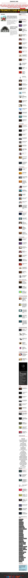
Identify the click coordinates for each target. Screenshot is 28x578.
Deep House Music (21, 541)
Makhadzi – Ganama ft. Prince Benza (24, 186)
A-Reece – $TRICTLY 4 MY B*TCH (24, 201)
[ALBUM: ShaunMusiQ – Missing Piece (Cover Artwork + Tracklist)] (20, 228)
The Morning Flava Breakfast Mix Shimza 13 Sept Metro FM (24, 475)
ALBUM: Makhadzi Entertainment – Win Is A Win (24, 64)
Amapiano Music (21, 534)
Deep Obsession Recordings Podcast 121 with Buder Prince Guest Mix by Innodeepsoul (24, 480)
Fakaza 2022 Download (23, 455)
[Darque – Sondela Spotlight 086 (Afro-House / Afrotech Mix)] (20, 414)
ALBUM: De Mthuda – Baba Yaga (24, 108)
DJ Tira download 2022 (23, 453)
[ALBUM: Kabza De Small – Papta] (20, 22)
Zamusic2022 (23, 439)
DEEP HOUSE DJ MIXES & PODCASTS (22, 468)
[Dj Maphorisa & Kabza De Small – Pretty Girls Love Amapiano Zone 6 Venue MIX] (20, 182)
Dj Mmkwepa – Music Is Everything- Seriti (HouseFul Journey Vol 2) (24, 354)
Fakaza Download (23, 454)
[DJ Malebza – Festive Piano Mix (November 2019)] (20, 330)
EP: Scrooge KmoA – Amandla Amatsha (24, 138)
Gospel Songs (21, 546)
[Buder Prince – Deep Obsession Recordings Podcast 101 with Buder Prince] (20, 500)
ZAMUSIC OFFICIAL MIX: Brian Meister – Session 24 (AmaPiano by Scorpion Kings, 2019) (24, 299)
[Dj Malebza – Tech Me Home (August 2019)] (20, 339)
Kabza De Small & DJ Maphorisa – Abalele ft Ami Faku (24, 177)
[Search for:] (23, 17)
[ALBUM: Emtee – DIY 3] (20, 81)
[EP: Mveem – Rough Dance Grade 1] (20, 142)
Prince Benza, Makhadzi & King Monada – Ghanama (24, 190)
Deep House (25, 538)
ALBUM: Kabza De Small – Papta (24, 21)
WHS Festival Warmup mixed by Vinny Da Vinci (24, 471)
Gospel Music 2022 (23, 460)
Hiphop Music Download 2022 (23, 457)
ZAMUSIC (16, 29)
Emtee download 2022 (23, 452)
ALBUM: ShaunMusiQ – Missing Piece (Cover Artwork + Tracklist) (24, 228)
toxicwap (20, 560)
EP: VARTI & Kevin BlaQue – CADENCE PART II (24, 149)
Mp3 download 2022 (23, 448)
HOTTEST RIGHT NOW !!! (22, 19)
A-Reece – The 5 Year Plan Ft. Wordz (24, 198)
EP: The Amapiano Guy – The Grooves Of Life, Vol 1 (24, 25)
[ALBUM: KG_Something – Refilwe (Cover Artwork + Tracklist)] (20, 223)
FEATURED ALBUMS (21, 237)
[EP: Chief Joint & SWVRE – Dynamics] (20, 146)
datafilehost (21, 538)
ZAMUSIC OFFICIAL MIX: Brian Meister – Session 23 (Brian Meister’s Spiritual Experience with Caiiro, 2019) (24, 305)
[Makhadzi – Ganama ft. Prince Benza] (20, 187)
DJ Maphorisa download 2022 (23, 456)
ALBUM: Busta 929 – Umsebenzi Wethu (24, 112)
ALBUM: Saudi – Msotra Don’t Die (24, 105)
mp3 (24, 557)
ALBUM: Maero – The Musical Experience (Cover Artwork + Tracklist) (24, 233)
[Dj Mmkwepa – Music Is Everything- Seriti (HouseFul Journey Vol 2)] (20, 355)
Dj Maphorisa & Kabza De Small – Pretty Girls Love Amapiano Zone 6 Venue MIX (24, 182)
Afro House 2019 (21, 522)
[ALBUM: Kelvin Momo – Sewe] (20, 93)
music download (23, 451)
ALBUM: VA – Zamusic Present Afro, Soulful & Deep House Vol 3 (24, 282)
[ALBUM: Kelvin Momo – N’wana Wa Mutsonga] (20, 35)
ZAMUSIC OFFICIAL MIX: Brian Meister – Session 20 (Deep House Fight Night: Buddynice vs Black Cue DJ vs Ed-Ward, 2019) (24, 322)
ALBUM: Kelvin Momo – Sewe (24, 92)
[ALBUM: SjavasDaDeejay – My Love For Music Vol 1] (20, 97)
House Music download (23, 462)
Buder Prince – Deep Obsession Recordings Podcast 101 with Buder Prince (24, 500)
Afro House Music (21, 526)
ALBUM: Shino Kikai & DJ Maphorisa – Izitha (24, 101)
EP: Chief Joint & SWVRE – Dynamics (24, 145)
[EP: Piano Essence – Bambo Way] (20, 135)
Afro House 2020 (21, 523)
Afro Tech (20, 527)
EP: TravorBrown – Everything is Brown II (24, 126)
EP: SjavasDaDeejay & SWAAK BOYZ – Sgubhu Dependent (24, 55)
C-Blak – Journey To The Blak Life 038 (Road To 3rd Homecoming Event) (24, 427)
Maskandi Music (21, 556)
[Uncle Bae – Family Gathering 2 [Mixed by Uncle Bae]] (20, 509)
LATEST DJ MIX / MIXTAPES (22, 411)
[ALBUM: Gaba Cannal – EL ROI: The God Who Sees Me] (20, 48)
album (23, 527)
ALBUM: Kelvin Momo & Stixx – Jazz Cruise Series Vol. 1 (24, 84)
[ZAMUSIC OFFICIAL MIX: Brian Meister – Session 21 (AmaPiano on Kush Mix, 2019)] (20, 316)
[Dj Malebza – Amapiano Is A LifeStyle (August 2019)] (20, 348)
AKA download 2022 (23, 447)
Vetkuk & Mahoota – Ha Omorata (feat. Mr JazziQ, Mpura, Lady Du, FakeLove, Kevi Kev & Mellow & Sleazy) (24, 207)
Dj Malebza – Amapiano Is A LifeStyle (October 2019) (24, 334)
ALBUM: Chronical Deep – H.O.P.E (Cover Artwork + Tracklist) (24, 214)
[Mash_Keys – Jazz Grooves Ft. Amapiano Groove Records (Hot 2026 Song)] (20, 30)
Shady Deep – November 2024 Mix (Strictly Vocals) (24, 423)
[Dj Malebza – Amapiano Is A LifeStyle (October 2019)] (20, 334)
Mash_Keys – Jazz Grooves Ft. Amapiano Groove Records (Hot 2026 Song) (24, 30)
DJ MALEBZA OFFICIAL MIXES (23, 327)
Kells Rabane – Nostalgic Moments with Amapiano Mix (24, 513)
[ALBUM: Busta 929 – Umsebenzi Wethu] (20, 113)
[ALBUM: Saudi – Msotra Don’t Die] (20, 106)
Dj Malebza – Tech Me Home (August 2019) (24, 339)
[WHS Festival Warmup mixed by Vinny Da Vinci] (20, 471)
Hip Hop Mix (20, 549)
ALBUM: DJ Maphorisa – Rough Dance (24, 68)
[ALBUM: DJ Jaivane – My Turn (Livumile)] (20, 117)
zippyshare (20, 561)
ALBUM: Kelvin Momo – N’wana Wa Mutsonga (24, 35)
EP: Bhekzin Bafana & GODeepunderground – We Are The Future (24, 157)
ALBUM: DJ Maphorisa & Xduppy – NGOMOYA (23, 72)
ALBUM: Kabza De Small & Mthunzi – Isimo (24, 120)
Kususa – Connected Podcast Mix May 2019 (24, 485)
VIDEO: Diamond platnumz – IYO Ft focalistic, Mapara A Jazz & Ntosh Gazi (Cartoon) (12, 17)
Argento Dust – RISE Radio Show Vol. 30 (24, 505)
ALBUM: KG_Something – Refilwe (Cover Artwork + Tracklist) (24, 223)
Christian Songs (21, 537)
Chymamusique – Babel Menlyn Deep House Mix (24, 432)
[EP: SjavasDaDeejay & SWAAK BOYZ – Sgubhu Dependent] (20, 56)
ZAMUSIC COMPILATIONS (22, 279)
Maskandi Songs (21, 557)
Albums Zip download (23, 466)
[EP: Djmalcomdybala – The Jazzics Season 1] (20, 131)
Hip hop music (24, 549)
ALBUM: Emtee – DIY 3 (24, 80)
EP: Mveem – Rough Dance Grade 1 (24, 141)
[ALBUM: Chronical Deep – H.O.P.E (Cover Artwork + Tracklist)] (20, 214)
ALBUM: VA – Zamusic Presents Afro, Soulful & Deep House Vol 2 (24, 287)
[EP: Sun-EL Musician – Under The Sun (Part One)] (20, 44)
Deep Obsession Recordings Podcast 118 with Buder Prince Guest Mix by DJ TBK (24, 490)
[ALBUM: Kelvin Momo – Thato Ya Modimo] (20, 60)
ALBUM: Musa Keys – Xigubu (24, 51)
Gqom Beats (25, 546)
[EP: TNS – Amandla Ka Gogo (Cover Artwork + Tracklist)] (20, 219)
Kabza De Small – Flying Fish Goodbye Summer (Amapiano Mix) (24, 418)
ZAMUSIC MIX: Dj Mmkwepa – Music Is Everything (24, 359)
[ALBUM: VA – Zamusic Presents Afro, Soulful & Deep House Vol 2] (20, 287)
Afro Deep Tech (21, 519)
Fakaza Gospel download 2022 (23, 459)
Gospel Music (20, 545)
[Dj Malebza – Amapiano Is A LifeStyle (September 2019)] (20, 343)
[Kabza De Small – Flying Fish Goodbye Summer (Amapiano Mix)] (20, 419)
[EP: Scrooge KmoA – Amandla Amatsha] (20, 401)
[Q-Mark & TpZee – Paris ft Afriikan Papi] (20, 173)
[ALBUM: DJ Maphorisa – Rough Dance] (20, 68)
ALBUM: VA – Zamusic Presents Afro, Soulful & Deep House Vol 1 (24, 292)
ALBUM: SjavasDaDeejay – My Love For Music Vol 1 (24, 97)
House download (23, 461)
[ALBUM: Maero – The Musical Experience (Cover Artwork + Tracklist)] (20, 233)
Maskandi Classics (21, 553)
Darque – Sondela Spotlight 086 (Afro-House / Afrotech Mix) (24, 414)
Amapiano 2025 (21, 531)
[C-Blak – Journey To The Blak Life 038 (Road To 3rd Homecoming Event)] (20, 428)
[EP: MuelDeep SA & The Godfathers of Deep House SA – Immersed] (20, 163)
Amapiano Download (23, 443)
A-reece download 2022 (23, 444)
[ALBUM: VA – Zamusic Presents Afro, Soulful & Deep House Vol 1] (20, 292)
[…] (10, 24)
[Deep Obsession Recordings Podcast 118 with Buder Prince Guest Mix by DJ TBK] (20, 490)
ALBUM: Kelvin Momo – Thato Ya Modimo (24, 60)
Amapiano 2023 (21, 530)
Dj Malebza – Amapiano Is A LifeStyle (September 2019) (24, 343)
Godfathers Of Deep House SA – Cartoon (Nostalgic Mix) (14, 27)
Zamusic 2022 (23, 438)
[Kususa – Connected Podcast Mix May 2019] (20, 486)
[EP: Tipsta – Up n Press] (20, 154)
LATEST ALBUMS (21, 123)
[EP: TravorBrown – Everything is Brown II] (20, 389)
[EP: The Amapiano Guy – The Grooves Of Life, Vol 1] (20, 26)
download (24, 542)
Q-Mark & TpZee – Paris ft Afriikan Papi (24, 173)
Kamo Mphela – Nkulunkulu (24, 194)
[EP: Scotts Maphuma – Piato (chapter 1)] (20, 252)
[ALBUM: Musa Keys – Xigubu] (20, 52)
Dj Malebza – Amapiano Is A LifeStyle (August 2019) (24, 348)
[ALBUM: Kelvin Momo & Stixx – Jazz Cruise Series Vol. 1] (20, 85)
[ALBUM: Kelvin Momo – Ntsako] (20, 77)
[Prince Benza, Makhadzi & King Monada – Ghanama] (20, 191)
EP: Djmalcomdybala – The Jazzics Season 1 (24, 130)
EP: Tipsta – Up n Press (24, 153)
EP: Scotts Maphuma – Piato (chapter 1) (24, 39)
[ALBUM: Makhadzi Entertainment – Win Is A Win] (20, 64)
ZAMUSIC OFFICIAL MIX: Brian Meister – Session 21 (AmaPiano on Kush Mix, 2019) (24, 316)
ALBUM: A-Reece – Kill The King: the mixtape (24, 88)
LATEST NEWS (21, 211)
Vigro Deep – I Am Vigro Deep (24, 169)
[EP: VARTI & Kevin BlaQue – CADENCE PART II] (20, 150)
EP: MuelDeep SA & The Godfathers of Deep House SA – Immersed (24, 163)
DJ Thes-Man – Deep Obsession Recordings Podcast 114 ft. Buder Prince (24, 495)
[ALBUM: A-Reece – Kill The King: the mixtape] (20, 89)
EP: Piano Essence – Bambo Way (24, 134)
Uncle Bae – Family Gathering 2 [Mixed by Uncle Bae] (24, 509)
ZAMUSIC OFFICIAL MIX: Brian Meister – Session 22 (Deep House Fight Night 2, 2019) (24, 311)
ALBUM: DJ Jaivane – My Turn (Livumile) (24, 116)
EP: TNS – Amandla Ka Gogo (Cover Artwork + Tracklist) (24, 218)
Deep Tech (20, 542)
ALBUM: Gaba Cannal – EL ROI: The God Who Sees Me (24, 47)
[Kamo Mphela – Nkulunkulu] (20, 195)
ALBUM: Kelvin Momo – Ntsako (24, 76)
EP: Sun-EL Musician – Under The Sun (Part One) (24, 43)
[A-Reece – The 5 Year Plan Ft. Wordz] (20, 199)
